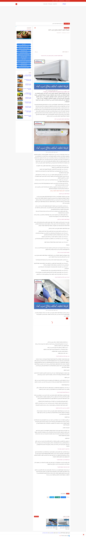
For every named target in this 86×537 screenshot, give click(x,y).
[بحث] (16, 4)
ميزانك (64, 4)
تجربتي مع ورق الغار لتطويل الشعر (25, 30)
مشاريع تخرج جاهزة (24, 65)
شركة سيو (24, 44)
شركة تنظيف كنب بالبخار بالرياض (23, 54)
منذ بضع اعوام (67, 526)
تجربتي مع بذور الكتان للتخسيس (57, 23)
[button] (63, 497)
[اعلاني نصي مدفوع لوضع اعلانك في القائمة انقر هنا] (16, 26)
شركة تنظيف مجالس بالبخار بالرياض (24, 61)
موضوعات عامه (63, 493)
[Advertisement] (43, 14)
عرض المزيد (36, 516)
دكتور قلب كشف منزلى (24, 52)
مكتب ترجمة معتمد (24, 50)
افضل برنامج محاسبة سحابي (24, 67)
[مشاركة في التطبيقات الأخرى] (48, 497)
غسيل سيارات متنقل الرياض (24, 46)
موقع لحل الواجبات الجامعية (24, 48)
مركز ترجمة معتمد (24, 63)
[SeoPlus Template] (69, 535)
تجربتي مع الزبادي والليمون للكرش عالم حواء (27, 94)
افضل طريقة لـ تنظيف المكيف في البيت (57, 190)
